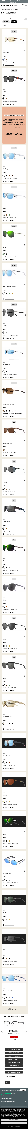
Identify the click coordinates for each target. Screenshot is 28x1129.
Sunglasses (7, 9)
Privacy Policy (4, 1115)
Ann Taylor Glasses (14, 1062)
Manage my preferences (14, 1126)
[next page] (18, 1009)
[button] (26, 1031)
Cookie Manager (17, 1116)
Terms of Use (13, 1115)
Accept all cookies (14, 1119)
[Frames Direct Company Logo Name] (10, 5)
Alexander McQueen (14, 1059)
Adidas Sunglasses (14, 1053)
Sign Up (23, 1090)
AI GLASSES (4, 17)
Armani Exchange (14, 1065)
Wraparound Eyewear (14, 1069)
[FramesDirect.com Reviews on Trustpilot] (14, 1094)
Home (2, 9)
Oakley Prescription (14, 1049)
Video (7, 1082)
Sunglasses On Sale (14, 1072)
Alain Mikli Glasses (14, 1056)
